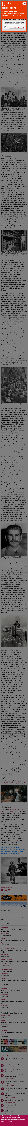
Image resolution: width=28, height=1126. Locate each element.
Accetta (3, 1124)
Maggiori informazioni (6, 1121)
